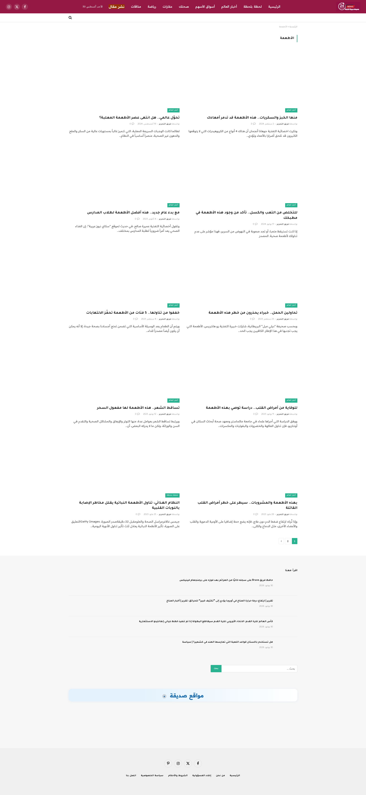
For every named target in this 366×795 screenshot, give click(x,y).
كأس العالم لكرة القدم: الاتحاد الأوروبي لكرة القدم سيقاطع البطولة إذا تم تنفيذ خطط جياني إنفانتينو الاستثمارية (206, 621)
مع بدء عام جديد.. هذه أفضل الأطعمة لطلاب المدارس (133, 213)
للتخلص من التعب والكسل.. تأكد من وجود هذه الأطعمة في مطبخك (246, 215)
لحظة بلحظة (252, 6)
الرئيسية (274, 6)
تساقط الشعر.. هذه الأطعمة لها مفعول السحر (138, 408)
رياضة (152, 6)
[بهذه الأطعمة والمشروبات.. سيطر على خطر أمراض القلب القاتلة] (241, 466)
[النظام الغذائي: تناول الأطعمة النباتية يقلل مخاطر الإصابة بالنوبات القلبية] (124, 466)
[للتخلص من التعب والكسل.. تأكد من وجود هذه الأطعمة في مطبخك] (241, 176)
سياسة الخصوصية (152, 776)
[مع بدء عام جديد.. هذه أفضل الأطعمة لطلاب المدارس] (124, 176)
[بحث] (71, 18)
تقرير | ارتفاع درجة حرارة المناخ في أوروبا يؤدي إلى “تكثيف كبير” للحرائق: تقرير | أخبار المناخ (219, 601)
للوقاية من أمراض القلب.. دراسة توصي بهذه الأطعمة (251, 408)
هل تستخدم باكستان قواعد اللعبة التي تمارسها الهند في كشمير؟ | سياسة (227, 642)
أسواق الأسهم (205, 6)
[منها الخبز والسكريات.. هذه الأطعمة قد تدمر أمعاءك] (241, 81)
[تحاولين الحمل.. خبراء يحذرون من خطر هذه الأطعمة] (241, 276)
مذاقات (136, 6)
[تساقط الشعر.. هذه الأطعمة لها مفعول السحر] (124, 371)
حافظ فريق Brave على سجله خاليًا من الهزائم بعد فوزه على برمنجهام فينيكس (226, 580)
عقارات (167, 6)
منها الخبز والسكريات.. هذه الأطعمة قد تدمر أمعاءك (252, 118)
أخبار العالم (229, 6)
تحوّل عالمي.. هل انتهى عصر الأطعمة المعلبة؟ (139, 118)
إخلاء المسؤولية (201, 776)
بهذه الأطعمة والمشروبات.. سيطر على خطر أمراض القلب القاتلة (247, 505)
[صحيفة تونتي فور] (348, 6)
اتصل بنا (131, 776)
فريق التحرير (283, 124)
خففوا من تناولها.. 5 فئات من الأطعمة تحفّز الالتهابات (133, 313)
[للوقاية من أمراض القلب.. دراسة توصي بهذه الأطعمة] (241, 371)
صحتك (184, 6)
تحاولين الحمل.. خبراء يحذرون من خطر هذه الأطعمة (253, 313)
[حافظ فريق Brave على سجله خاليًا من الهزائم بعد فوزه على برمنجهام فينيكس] (286, 585)
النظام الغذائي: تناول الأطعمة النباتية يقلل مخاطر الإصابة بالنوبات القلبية (129, 505)
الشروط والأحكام (178, 776)
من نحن (220, 776)
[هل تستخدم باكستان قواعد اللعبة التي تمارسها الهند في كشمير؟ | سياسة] (286, 647)
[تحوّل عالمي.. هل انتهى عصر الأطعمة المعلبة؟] (124, 81)
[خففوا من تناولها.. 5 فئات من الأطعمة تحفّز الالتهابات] (124, 276)
